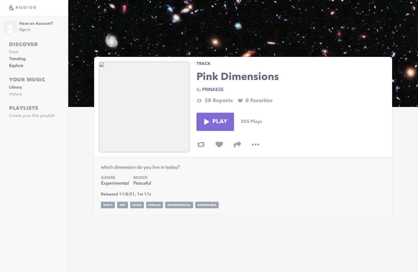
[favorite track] (219, 144)
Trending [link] (17, 59)
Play (219, 122)
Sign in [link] (24, 30)
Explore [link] (16, 66)
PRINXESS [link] (213, 90)
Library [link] (15, 87)
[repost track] (201, 144)
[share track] (237, 144)
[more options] (255, 144)
